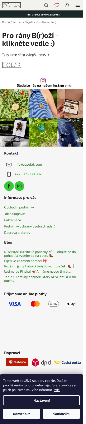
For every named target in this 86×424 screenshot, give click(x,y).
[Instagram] (19, 186)
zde (57, 390)
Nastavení (41, 400)
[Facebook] (9, 186)
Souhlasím (61, 414)
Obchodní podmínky (19, 207)
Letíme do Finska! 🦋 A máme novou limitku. (37, 271)
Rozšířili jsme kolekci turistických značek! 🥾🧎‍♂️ (40, 266)
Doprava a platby (17, 232)
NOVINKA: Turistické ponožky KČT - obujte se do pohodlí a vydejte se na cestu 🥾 (40, 253)
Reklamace (12, 220)
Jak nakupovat (14, 214)
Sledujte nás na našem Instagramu (44, 85)
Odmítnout (21, 414)
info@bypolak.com (28, 164)
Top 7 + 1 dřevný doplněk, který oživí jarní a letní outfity (40, 278)
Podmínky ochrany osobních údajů (29, 226)
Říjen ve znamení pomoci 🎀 (25, 261)
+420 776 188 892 (28, 174)
